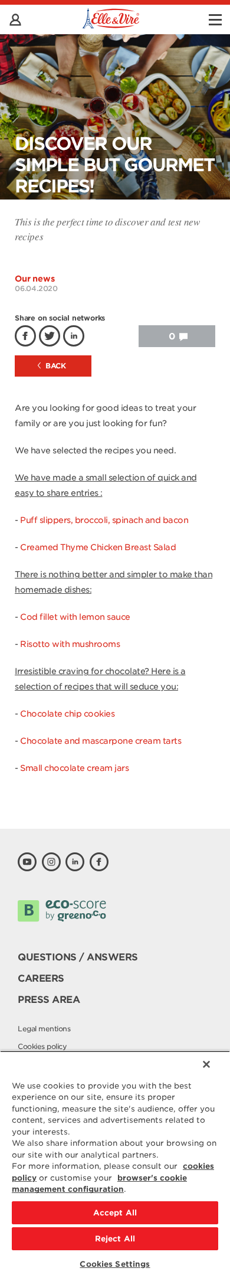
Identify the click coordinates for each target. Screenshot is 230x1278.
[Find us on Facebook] (99, 861)
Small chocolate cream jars (74, 768)
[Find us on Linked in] (74, 861)
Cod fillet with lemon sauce (75, 617)
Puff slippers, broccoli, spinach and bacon (104, 520)
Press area (49, 999)
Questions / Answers (78, 957)
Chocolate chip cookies (67, 713)
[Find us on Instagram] (51, 861)
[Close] (206, 1064)
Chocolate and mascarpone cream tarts (100, 741)
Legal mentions (44, 1028)
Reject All (115, 1238)
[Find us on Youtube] (27, 861)
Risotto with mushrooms (70, 644)
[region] (115, 1164)
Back (55, 365)
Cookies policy (42, 1046)
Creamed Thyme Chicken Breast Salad (98, 547)
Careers (41, 978)
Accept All (115, 1212)
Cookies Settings (115, 1264)
